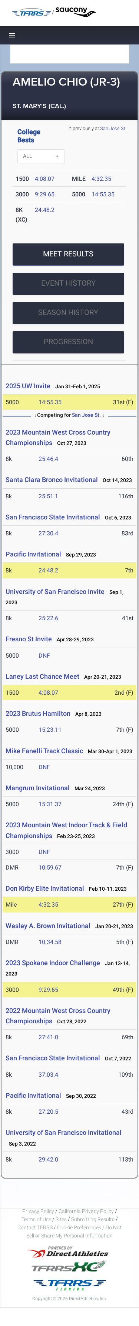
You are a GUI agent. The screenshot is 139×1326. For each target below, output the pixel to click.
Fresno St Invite (29, 639)
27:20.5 (48, 1111)
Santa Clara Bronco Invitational (52, 479)
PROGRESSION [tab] (68, 341)
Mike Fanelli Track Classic (44, 751)
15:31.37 (50, 804)
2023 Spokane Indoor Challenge (53, 963)
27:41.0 (48, 1037)
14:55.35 (103, 194)
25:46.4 (48, 458)
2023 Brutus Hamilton (38, 713)
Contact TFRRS (35, 1227)
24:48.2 (44, 209)
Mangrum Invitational (38, 788)
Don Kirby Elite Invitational (45, 888)
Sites (61, 1219)
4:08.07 (44, 178)
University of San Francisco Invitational (64, 1132)
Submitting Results (93, 1219)
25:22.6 (48, 618)
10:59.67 (50, 867)
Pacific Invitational (33, 554)
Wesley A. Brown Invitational (48, 926)
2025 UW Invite (28, 386)
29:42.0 (48, 1159)
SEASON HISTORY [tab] (68, 312)
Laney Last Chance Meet (42, 676)
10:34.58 (50, 942)
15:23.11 (50, 729)
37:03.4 (48, 1074)
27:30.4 (48, 533)
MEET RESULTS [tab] (68, 253)
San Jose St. (113, 128)
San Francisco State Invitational (53, 517)
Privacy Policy (38, 1211)
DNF (44, 655)
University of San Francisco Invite (55, 591)
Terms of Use (36, 1219)
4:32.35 (101, 178)
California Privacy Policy (86, 1211)
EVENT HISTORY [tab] (68, 283)
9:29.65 (44, 194)
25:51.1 (48, 496)
